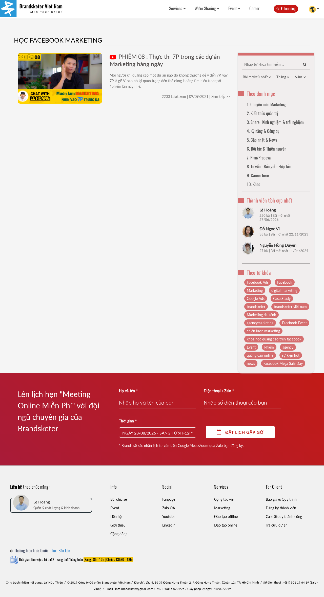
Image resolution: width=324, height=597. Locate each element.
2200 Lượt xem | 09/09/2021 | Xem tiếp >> (196, 96)
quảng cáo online (260, 355)
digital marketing (284, 290)
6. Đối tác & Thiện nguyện (266, 149)
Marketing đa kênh (261, 315)
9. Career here (258, 175)
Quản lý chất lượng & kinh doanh (56, 508)
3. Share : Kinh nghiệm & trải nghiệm (275, 122)
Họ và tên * (128, 391)
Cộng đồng (118, 534)
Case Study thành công (284, 516)
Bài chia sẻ (118, 499)
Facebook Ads (258, 282)
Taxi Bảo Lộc (60, 551)
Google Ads (256, 298)
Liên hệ (116, 516)
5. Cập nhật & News (262, 140)
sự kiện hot (290, 355)
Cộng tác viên (224, 499)
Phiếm (269, 347)
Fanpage (168, 499)
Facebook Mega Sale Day (283, 363)
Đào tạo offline (226, 516)
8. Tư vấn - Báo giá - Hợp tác (269, 166)
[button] (157, 432)
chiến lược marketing (263, 331)
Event (233, 8)
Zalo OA (168, 508)
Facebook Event (294, 323)
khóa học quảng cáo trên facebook (274, 339)
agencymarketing (260, 323)
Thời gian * (128, 421)
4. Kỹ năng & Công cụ (263, 131)
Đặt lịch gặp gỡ (242, 432)
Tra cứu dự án (277, 525)
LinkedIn (168, 525)
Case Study (282, 298)
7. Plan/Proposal (259, 157)
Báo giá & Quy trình (281, 499)
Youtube (168, 516)
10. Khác (253, 184)
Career (254, 8)
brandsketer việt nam (290, 306)
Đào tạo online (225, 525)
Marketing (255, 290)
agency (287, 347)
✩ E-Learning (286, 8)
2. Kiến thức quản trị (262, 113)
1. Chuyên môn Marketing (266, 104)
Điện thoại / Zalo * (219, 391)
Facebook (284, 282)
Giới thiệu (118, 525)
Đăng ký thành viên (281, 508)
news (251, 363)
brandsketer (256, 306)
